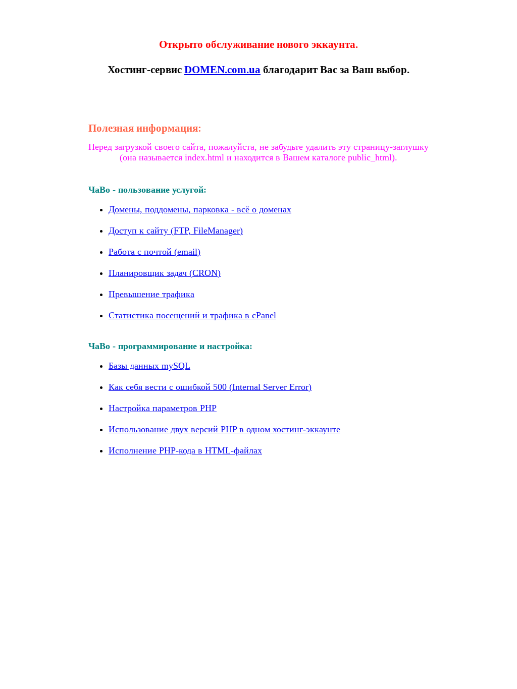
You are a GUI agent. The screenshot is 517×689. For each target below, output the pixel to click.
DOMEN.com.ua (222, 70)
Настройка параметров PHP (163, 408)
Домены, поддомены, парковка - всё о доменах (200, 209)
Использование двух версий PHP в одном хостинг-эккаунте (224, 429)
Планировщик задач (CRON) (165, 273)
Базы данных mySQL (149, 366)
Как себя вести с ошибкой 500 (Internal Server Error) (210, 387)
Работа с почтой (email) (154, 252)
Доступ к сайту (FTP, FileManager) (176, 230)
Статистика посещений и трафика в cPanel (192, 315)
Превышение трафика (151, 294)
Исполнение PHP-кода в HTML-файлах (185, 450)
